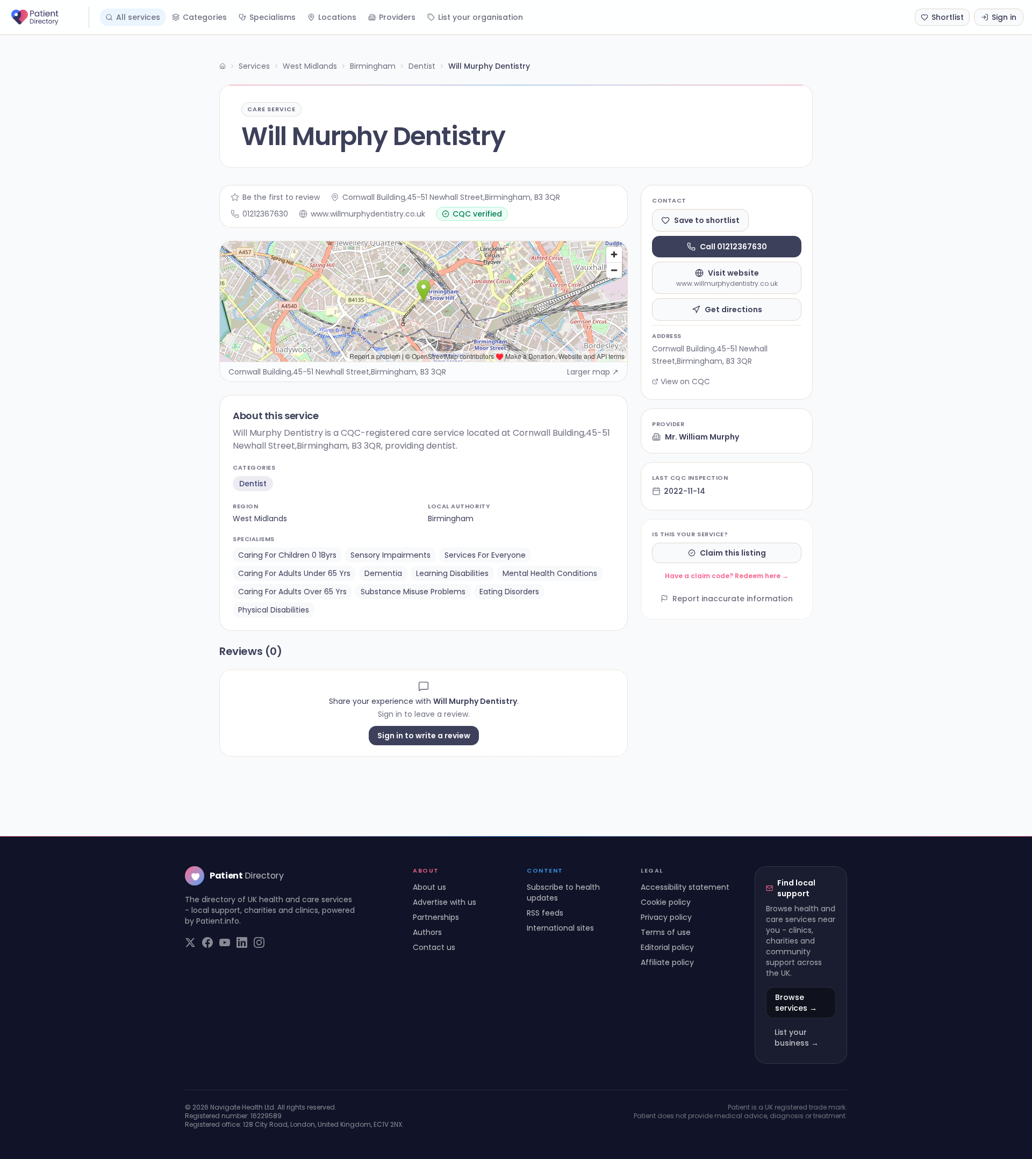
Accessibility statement (685, 887)
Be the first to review (281, 197)
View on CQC (685, 381)
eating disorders (509, 591)
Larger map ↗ (593, 371)
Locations (337, 17)
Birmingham (373, 66)
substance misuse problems (413, 591)
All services (138, 17)
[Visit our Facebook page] (207, 942)
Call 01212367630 (733, 246)
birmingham (451, 518)
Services (254, 66)
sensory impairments (390, 555)
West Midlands (310, 66)
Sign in (1004, 17)
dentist (253, 483)
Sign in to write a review (423, 735)
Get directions (733, 309)
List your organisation (480, 17)
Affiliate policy (667, 962)
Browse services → (796, 1002)
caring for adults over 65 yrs (292, 591)
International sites (560, 928)
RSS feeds (545, 913)
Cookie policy (666, 902)
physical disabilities (273, 609)
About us (429, 887)
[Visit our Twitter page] (190, 942)
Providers (397, 17)
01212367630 (265, 213)
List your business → (797, 1037)
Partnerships (436, 917)
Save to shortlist (707, 220)
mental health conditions (550, 573)
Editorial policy (667, 947)
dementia (383, 573)
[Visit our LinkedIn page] (241, 942)
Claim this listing (733, 553)
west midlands (260, 518)
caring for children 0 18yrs (287, 555)
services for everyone (485, 555)
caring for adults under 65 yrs (294, 573)
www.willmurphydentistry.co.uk (368, 213)
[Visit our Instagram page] (259, 942)
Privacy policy (666, 917)
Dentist (421, 66)
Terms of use (666, 932)
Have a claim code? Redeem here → (727, 575)
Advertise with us (444, 902)
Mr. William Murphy (702, 436)
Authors (427, 932)
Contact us (434, 947)
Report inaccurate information (732, 598)
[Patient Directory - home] (49, 17)
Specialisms (272, 17)
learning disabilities (452, 573)
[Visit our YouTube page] (224, 942)
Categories (205, 17)
